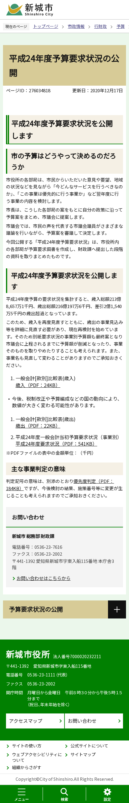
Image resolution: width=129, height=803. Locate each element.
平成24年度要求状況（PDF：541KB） (56, 443)
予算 (120, 26)
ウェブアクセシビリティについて (37, 757)
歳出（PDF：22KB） (38, 425)
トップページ (45, 26)
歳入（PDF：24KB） (38, 385)
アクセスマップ (25, 720)
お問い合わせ (82, 720)
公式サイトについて (89, 746)
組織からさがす (26, 767)
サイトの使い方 (26, 746)
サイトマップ (83, 754)
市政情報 (76, 26)
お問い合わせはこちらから (43, 578)
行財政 (100, 26)
